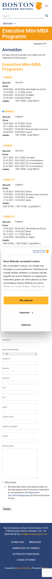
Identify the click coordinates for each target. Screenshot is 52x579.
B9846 (8, 77)
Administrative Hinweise (26, 548)
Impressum (35, 542)
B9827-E (9, 216)
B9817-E (9, 179)
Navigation (39, 44)
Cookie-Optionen (26, 560)
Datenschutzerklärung (26, 554)
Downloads (17, 542)
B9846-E (9, 111)
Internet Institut (23, 568)
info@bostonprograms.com (34, 534)
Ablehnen (26, 325)
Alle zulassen (26, 300)
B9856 (8, 145)
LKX (45, 568)
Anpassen (24, 312)
